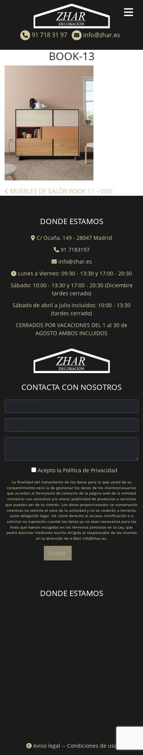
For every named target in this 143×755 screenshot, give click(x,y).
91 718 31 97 (48, 35)
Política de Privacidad (90, 470)
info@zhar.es (101, 35)
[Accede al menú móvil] (131, 14)
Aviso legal (46, 745)
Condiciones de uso (92, 745)
